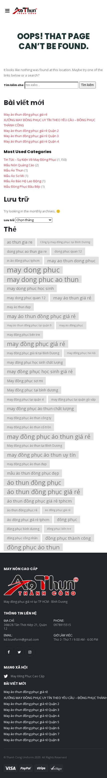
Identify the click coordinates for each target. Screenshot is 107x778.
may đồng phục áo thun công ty (29, 418)
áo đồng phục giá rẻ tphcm (28, 519)
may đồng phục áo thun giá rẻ (49, 436)
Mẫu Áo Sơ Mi (14, 176)
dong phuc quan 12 (68, 251)
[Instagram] (29, 651)
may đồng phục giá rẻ (36, 344)
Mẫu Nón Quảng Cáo (19, 165)
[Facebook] (8, 651)
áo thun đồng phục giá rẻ (43, 492)
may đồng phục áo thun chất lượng (40, 408)
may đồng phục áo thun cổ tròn (29, 427)
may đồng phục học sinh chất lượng (35, 362)
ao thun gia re (19, 242)
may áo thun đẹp (19, 307)
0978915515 (62, 625)
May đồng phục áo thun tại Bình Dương (34, 445)
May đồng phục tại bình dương (32, 389)
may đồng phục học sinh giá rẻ (40, 371)
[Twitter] (19, 651)
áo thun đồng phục (34, 482)
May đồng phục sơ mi (25, 380)
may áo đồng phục (71, 325)
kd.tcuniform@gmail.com (21, 639)
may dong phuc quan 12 (26, 297)
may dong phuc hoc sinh (30, 288)
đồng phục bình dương (23, 529)
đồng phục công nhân (22, 538)
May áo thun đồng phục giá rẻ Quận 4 (31, 141)
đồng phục (67, 519)
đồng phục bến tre (59, 528)
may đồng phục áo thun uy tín (41, 454)
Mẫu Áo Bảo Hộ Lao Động (22, 181)
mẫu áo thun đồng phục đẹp (33, 473)
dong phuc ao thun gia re (27, 251)
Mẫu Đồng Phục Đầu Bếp (22, 186)
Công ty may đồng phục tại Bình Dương (65, 242)
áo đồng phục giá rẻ (57, 510)
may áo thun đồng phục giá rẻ (41, 316)
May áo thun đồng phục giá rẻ (25, 114)
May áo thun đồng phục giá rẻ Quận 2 (31, 131)
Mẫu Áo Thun (13, 170)
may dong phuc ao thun (43, 279)
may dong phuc (33, 270)
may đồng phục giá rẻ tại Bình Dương (33, 353)
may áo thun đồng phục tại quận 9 (29, 325)
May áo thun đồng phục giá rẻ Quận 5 (31, 722)
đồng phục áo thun (33, 547)
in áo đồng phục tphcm (23, 261)
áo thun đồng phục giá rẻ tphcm (39, 501)
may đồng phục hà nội (81, 353)
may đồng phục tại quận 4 (25, 399)
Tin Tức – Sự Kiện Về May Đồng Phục (30, 160)
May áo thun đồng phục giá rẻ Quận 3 (31, 136)
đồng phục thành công (68, 538)
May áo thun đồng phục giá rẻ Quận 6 (31, 728)
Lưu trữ (9, 220)
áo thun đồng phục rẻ (22, 510)
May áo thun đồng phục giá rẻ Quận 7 (31, 734)
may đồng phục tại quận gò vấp (73, 399)
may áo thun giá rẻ (72, 298)
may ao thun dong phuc (71, 260)
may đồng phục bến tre (23, 335)
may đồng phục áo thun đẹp (27, 464)
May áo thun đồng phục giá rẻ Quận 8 (31, 740)
